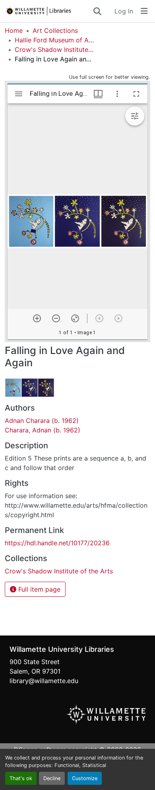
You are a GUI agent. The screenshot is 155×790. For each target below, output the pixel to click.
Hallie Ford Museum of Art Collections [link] (54, 40)
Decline (51, 778)
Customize (84, 778)
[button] (48, 11)
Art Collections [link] (55, 30)
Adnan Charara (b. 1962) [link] (42, 421)
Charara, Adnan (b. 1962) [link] (42, 430)
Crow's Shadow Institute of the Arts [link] (54, 49)
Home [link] (14, 30)
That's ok (21, 778)
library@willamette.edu (44, 681)
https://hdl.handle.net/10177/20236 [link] (57, 543)
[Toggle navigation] (144, 11)
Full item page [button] (38, 589)
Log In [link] (123, 11)
